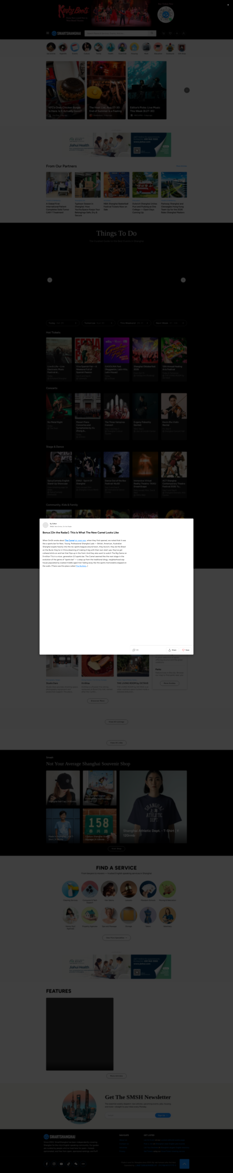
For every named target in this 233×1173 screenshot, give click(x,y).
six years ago (80, 540)
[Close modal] (228, 4)
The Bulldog (81, 566)
